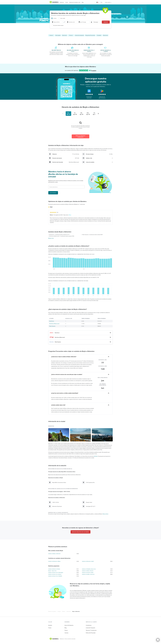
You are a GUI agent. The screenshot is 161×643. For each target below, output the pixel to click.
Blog (83, 2)
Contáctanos (88, 625)
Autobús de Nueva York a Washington (55, 572)
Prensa (66, 630)
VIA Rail (95, 456)
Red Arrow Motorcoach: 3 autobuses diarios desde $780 (61, 236)
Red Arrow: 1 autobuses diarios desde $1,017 (59, 234)
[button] (97, 2)
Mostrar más (51, 238)
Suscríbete (53, 192)
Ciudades (99, 35)
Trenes (66, 2)
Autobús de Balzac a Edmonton (54, 553)
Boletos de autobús (52, 611)
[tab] (54, 19)
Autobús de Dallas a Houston (87, 570)
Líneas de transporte (79, 35)
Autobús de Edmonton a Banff (88, 561)
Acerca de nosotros (69, 625)
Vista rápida (57, 35)
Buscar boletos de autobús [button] (80, 531)
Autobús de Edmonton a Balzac (54, 561)
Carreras (66, 632)
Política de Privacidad (90, 632)
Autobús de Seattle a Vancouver (88, 574)
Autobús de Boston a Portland (54, 568)
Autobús (50, 625)
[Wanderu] (54, 2)
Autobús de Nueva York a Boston (54, 574)
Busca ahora (105, 513)
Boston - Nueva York (52, 570)
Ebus (70, 214)
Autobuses (62, 2)
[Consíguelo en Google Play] (102, 91)
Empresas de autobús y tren (74, 2)
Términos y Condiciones (91, 630)
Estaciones (105, 35)
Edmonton (69, 611)
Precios (71, 35)
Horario (51, 35)
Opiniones (64, 35)
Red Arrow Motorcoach (54, 323)
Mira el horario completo (80, 136)
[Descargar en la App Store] (89, 91)
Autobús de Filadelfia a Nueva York (89, 568)
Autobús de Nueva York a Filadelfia (55, 576)
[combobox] (56, 22)
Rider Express (52, 326)
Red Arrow (51, 321)
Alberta (63, 611)
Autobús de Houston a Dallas (87, 572)
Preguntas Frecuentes (90, 35)
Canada (59, 611)
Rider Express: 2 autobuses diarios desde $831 (92, 234)
